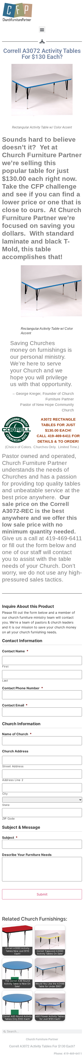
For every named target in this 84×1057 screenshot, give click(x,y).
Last (5, 680)
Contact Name (15, 651)
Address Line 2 (12, 780)
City (5, 793)
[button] (42, 29)
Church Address (15, 751)
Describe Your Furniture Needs (27, 854)
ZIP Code (8, 818)
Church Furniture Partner (42, 1039)
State (6, 805)
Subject (10, 837)
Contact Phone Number (22, 688)
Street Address (12, 766)
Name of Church (17, 734)
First (5, 666)
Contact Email (15, 705)
